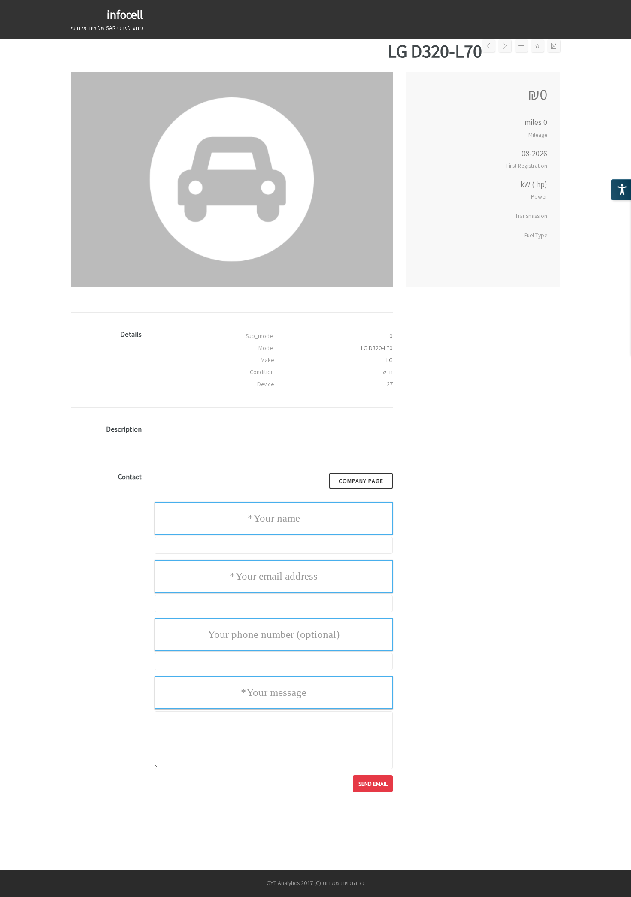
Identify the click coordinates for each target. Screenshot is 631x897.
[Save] (537, 45)
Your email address (274, 576)
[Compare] (521, 45)
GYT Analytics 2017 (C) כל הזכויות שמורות (315, 883)
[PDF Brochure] (553, 45)
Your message (273, 692)
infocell (125, 14)
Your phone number (274, 634)
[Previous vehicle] (488, 45)
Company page (361, 481)
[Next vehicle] (504, 45)
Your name (274, 518)
